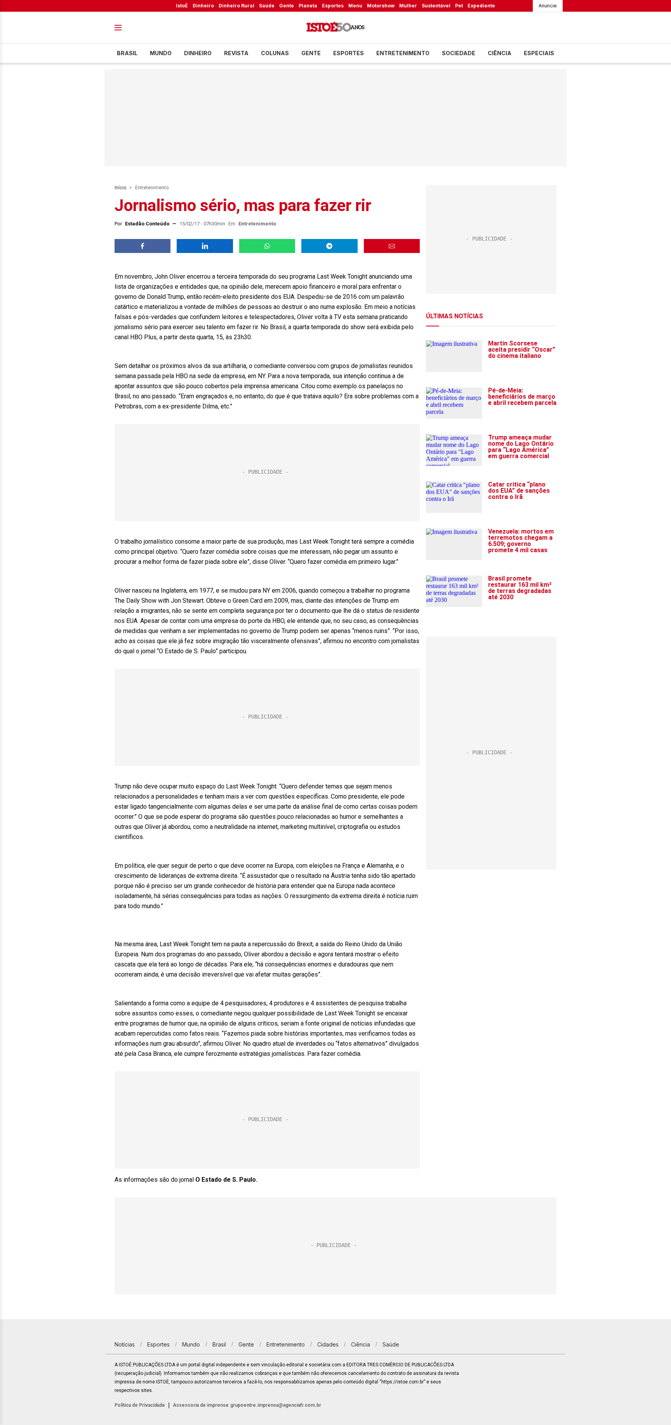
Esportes (333, 6)
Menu (355, 6)
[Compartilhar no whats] (267, 246)
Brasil (127, 53)
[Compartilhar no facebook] (142, 246)
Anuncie (548, 6)
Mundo (161, 53)
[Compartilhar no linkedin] (205, 246)
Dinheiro (203, 6)
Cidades (328, 1344)
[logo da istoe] (335, 28)
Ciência (499, 53)
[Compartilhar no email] (392, 246)
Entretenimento (402, 53)
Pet (459, 6)
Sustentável (436, 6)
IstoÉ (182, 6)
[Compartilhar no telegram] (329, 246)
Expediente (481, 6)
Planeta (308, 6)
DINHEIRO (198, 53)
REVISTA (236, 53)
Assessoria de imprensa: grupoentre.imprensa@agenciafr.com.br (247, 1405)
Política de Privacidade (140, 1405)
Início (120, 187)
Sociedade (458, 53)
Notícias (125, 1344)
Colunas (275, 53)
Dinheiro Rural (236, 6)
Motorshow (381, 6)
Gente (286, 6)
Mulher (408, 6)
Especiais (539, 53)
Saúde (267, 6)
